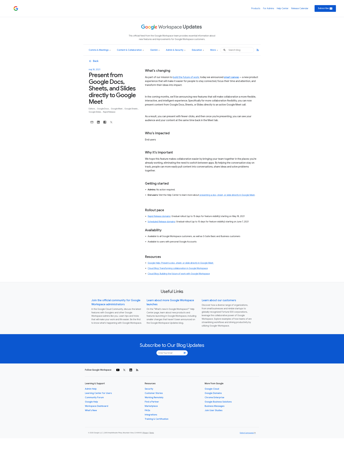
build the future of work (186, 77)
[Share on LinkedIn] (98, 122)
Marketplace (151, 406)
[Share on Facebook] (105, 122)
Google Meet (117, 108)
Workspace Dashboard (96, 406)
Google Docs (103, 108)
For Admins (268, 8)
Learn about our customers (219, 300)
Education (198, 50)
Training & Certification (156, 419)
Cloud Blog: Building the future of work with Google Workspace (179, 273)
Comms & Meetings (99, 50)
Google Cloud (212, 389)
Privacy (145, 433)
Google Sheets (131, 108)
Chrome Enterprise (214, 397)
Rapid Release (109, 112)
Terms (151, 433)
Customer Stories (154, 393)
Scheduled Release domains (161, 221)
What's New (91, 410)
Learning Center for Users (98, 393)
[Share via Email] (92, 122)
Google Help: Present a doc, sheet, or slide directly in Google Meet (181, 263)
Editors (92, 108)
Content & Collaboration (130, 50)
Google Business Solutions (218, 401)
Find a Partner (152, 401)
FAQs (147, 410)
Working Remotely (154, 397)
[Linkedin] (131, 370)
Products (255, 8)
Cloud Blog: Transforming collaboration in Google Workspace (178, 268)
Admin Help (91, 389)
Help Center (283, 8)
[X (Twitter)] (124, 370)
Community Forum (94, 397)
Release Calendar (299, 8)
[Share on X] (111, 122)
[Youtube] (118, 370)
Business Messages (214, 406)
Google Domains (213, 393)
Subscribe (325, 8)
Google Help (91, 401)
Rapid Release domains (159, 216)
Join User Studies (213, 410)
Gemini (155, 50)
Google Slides (95, 112)
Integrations (151, 414)
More (214, 50)
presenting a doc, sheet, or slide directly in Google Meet (227, 195)
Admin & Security (175, 50)
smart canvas (231, 77)
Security (149, 389)
